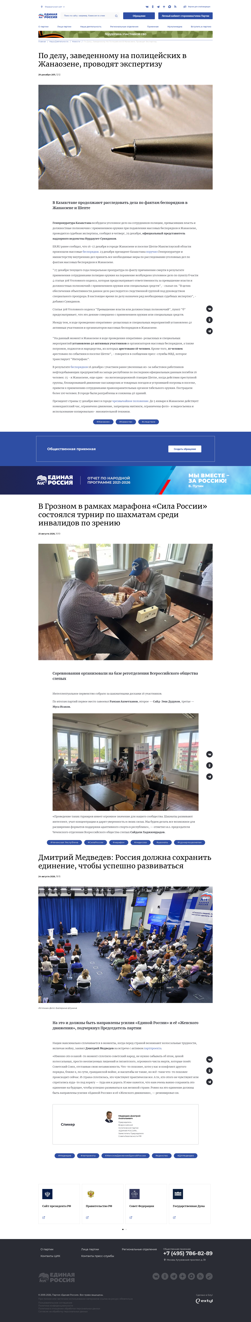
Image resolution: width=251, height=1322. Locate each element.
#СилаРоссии (95, 842)
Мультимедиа (174, 26)
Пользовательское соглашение (55, 1303)
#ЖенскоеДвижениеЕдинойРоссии (125, 1155)
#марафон (118, 842)
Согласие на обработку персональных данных (63, 1311)
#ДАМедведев (186, 1155)
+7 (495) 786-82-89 (188, 1253)
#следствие (148, 421)
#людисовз (140, 842)
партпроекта (152, 1048)
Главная (42, 41)
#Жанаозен (103, 421)
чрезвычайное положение (130, 401)
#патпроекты (88, 1155)
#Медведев (64, 1155)
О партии (43, 26)
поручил (152, 251)
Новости (76, 41)
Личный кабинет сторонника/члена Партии (185, 15)
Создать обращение (185, 448)
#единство (162, 1155)
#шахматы (162, 842)
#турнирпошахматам (189, 842)
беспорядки (91, 251)
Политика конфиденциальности (55, 1306)
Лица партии (64, 26)
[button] (122, 1229)
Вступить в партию (201, 26)
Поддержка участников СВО (125, 34)
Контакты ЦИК (50, 1256)
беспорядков (79, 367)
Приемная (153, 26)
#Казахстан (125, 421)
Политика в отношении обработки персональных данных (69, 1308)
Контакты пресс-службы (97, 1256)
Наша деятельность (90, 26)
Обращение (139, 15)
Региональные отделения (124, 26)
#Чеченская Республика (64, 842)
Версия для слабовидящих (199, 6)
